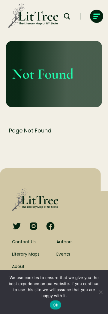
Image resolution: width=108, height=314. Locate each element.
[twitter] (17, 226)
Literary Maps (26, 254)
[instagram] (33, 226)
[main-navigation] (96, 16)
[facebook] (50, 226)
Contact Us (24, 242)
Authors (64, 242)
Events (63, 254)
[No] (101, 292)
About (18, 266)
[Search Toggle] (67, 16)
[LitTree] (31, 16)
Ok (55, 305)
